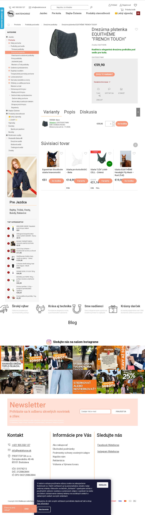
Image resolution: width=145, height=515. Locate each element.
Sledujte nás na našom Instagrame (75, 342)
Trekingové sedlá (17, 147)
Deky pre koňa (16, 43)
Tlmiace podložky (17, 49)
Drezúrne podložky (18, 52)
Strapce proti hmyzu (18, 104)
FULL (97, 188)
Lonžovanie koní (16, 77)
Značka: (99, 45)
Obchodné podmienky (64, 449)
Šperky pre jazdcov (17, 129)
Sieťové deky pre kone (20, 98)
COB (92, 188)
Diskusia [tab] (88, 111)
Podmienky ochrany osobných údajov (71, 452)
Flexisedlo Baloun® (15, 138)
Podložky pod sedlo (18, 46)
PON (68, 188)
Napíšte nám (59, 456)
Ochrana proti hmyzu (18, 89)
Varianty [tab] (51, 111)
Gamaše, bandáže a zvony (20, 80)
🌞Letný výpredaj (14, 117)
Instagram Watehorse (108, 451)
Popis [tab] (69, 111)
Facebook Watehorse (108, 445)
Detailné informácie (101, 82)
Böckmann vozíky (14, 135)
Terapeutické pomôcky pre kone (22, 74)
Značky (11, 150)
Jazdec (11, 37)
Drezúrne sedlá (16, 141)
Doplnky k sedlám (17, 71)
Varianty (81, 181)
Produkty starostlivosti (16, 114)
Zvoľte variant (104, 74)
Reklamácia (58, 460)
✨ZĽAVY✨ (12, 120)
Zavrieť (107, 87)
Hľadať (91, 7)
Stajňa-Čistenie (14, 111)
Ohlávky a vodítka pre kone (20, 83)
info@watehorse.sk (21, 450)
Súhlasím (102, 485)
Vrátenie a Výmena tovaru (66, 464)
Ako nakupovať (60, 445)
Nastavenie (44, 509)
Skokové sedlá (16, 144)
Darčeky (11, 126)
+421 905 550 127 (21, 445)
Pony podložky (16, 58)
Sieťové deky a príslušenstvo (21, 95)
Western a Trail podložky (20, 65)
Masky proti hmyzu (18, 92)
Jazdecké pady (16, 61)
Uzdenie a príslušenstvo (19, 68)
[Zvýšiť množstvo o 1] (113, 122)
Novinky (11, 132)
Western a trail (16, 86)
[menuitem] (43, 13)
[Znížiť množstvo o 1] (113, 125)
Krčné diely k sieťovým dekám (22, 101)
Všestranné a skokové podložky (22, 55)
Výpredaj (11, 123)
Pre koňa (11, 40)
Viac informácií (43, 504)
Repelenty (15, 107)
